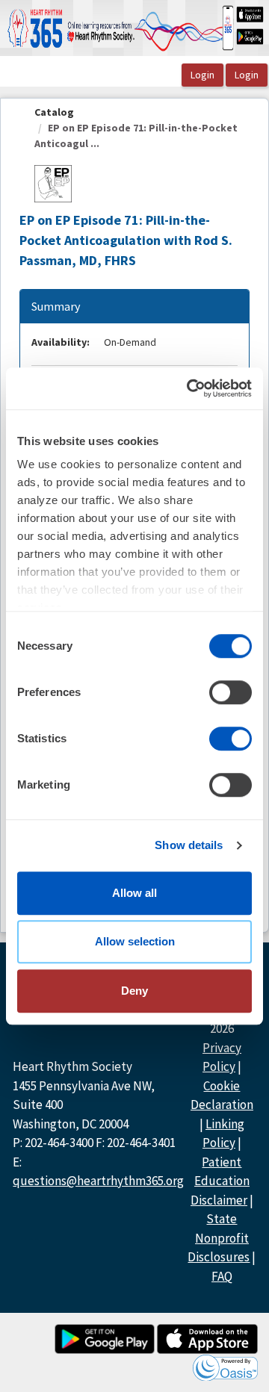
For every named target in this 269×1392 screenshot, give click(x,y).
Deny (134, 990)
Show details (189, 845)
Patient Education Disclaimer (220, 1181)
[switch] (230, 692)
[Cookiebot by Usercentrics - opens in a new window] (190, 388)
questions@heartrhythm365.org (98, 1180)
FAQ (221, 1276)
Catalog (54, 112)
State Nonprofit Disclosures (219, 1238)
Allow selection (135, 941)
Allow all (134, 892)
